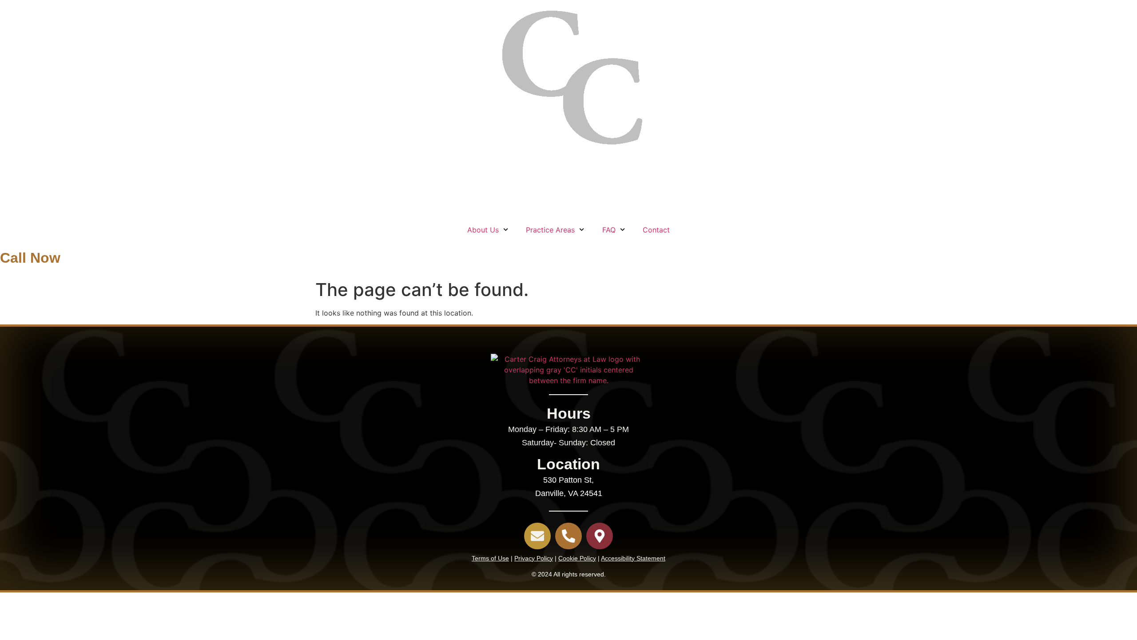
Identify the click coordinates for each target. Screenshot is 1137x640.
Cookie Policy (577, 558)
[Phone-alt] (568, 536)
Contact (656, 229)
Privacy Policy (533, 558)
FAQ (609, 229)
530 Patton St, (568, 480)
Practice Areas (550, 229)
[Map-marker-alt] (599, 536)
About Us (483, 229)
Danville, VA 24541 (568, 493)
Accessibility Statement (633, 558)
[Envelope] (537, 536)
